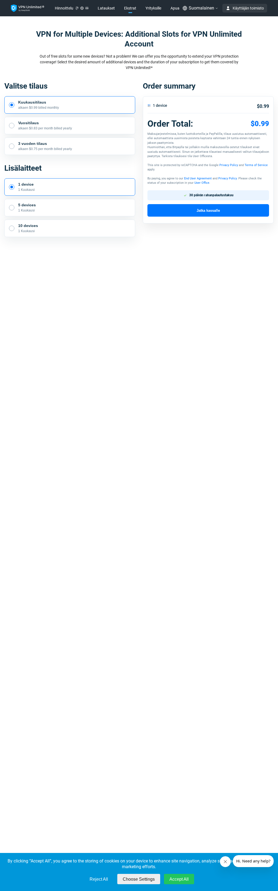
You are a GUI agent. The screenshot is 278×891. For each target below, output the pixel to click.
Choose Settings (139, 879)
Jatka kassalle (208, 210)
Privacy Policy (228, 165)
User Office (201, 183)
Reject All (99, 879)
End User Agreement (198, 178)
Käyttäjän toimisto (248, 8)
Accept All (179, 879)
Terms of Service (256, 165)
